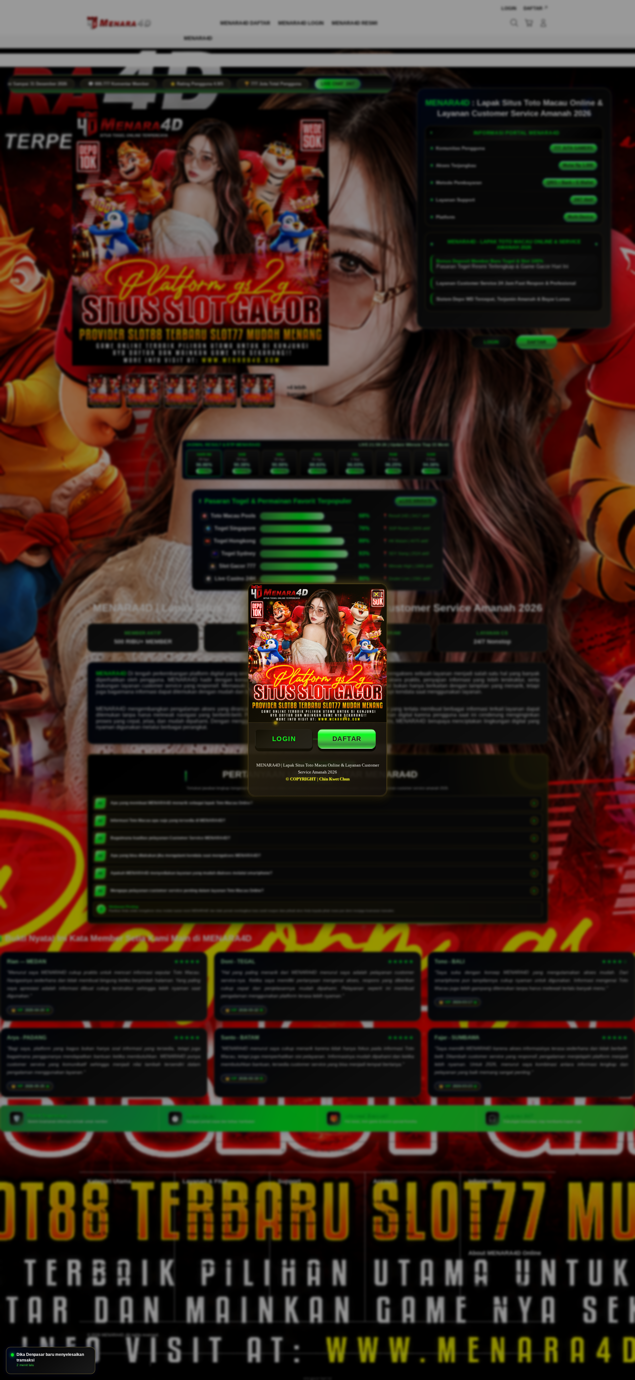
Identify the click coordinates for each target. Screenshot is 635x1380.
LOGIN (284, 738)
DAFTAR (346, 738)
